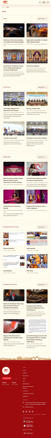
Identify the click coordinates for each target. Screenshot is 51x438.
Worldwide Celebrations (10, 285)
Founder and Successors (28, 393)
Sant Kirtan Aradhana (32, 66)
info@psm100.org (29, 407)
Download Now (29, 433)
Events (24, 370)
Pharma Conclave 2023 (33, 108)
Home (3, 7)
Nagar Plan (25, 396)
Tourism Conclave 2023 (10, 138)
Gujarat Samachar (8, 248)
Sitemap (43, 414)
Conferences (6, 87)
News (24, 378)
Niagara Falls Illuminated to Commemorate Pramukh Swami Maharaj (12, 337)
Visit (24, 381)
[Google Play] (36, 421)
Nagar (5, 19)
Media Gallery (26, 383)
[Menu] (48, 2)
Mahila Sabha (7, 157)
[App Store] (36, 425)
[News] (14, 30)
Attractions (25, 375)
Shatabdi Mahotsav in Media (11, 227)
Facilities (25, 373)
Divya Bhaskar (7, 271)
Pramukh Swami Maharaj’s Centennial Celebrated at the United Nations (35, 308)
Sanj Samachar (30, 248)
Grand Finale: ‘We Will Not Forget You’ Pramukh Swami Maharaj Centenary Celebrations (13, 68)
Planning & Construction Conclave (36, 138)
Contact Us (25, 391)
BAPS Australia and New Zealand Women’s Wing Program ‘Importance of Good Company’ (13, 180)
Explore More (41, 18)
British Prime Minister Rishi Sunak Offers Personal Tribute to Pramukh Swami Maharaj (13, 306)
